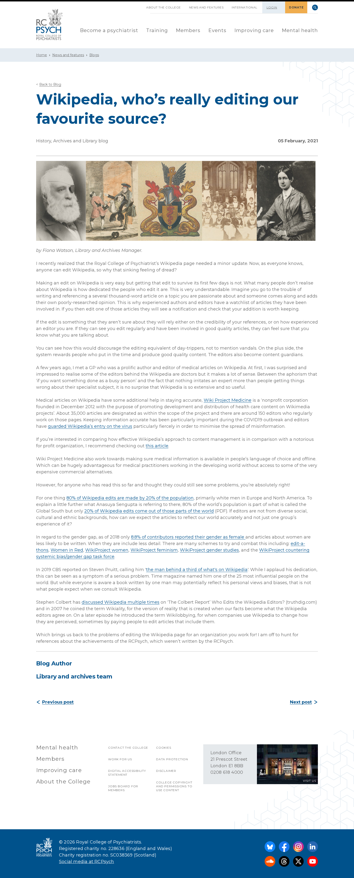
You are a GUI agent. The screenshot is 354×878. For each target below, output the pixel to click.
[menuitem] (109, 31)
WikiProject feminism (154, 550)
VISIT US (309, 780)
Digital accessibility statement (127, 772)
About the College (163, 7)
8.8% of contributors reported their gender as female (188, 537)
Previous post (58, 702)
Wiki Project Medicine (227, 400)
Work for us (120, 759)
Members (188, 30)
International (244, 7)
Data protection (172, 759)
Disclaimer (166, 771)
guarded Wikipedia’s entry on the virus (90, 426)
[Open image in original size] (49, 24)
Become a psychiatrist (109, 30)
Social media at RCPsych (86, 861)
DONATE (296, 7)
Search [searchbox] (315, 7)
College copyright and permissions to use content (174, 786)
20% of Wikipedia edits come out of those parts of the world (149, 511)
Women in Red (67, 550)
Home (41, 55)
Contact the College (128, 747)
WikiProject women (106, 550)
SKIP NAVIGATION (138, 5)
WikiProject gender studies (209, 550)
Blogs (94, 55)
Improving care (254, 30)
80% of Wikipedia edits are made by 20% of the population (130, 498)
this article (157, 446)
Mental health (300, 30)
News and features (206, 7)
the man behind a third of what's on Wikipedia (197, 569)
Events (217, 30)
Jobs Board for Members (123, 788)
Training (157, 30)
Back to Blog (50, 84)
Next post (301, 702)
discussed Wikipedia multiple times (120, 602)
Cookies (163, 747)
